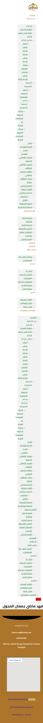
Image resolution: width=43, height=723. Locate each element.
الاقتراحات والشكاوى (27, 310)
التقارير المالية (26, 189)
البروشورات (27, 278)
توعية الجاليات (26, 225)
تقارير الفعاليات (26, 303)
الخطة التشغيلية (26, 203)
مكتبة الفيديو (26, 285)
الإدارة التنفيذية (26, 147)
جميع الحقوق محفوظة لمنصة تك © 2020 (21, 707)
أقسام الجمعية (29, 210)
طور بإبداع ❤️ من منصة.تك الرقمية (21, 714)
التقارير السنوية (26, 299)
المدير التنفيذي (24, 152)
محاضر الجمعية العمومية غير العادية (19, 118)
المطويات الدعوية (25, 282)
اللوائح (25, 200)
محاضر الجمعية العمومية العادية (19, 134)
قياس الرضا (31, 249)
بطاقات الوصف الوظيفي (26, 173)
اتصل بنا (29, 271)
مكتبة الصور (27, 289)
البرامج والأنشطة (25, 228)
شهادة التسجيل (26, 29)
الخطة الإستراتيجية (25, 506)
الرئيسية (33, 317)
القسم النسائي (26, 239)
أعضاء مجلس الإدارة (25, 47)
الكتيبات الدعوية (26, 274)
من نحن (29, 26)
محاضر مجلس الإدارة (25, 58)
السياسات (24, 196)
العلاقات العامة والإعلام (26, 234)
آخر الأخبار (32, 541)
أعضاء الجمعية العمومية (24, 93)
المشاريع (32, 538)
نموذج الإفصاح (24, 66)
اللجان (29, 143)
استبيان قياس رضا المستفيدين (25, 258)
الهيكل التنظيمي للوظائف (25, 166)
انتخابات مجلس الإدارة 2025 (23, 75)
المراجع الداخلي (26, 186)
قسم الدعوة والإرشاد (27, 219)
